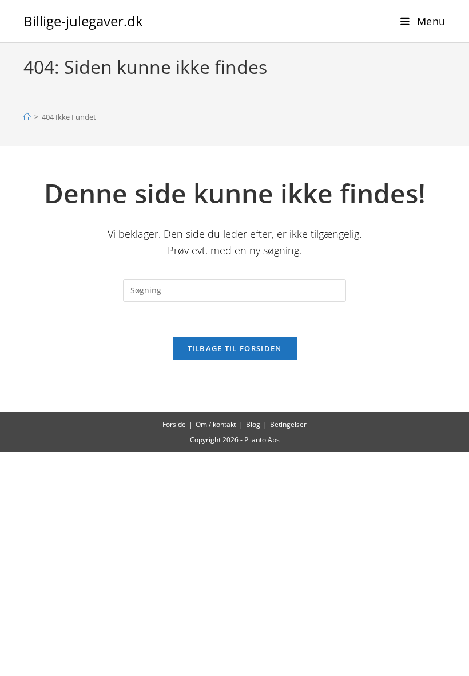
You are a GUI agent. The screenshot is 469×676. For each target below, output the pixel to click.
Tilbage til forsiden (235, 348)
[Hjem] (27, 117)
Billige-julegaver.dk (83, 20)
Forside (174, 424)
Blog (253, 424)
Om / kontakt (216, 424)
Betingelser (288, 424)
